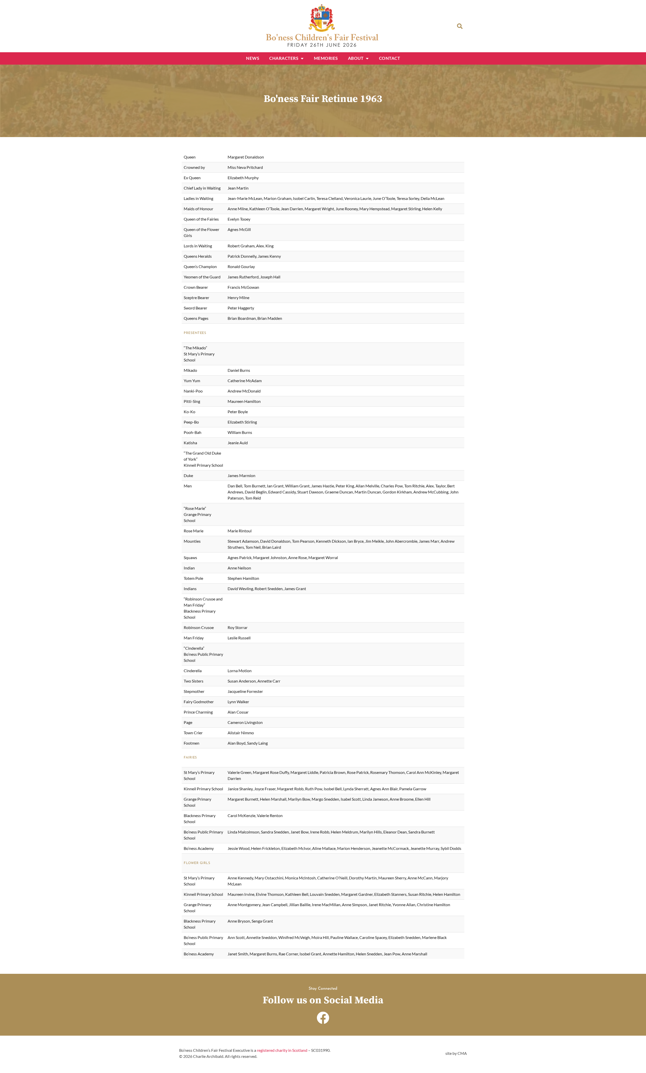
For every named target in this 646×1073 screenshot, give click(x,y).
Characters (283, 58)
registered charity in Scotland (282, 1050)
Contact (389, 58)
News (252, 58)
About (356, 58)
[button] (460, 26)
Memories (326, 58)
